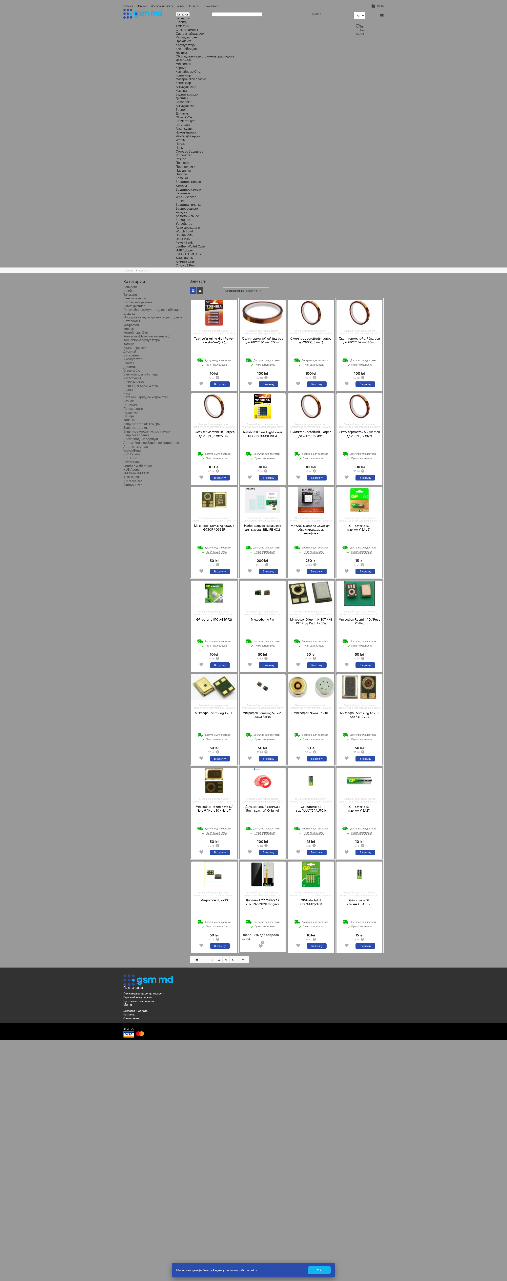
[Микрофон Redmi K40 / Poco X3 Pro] (359, 593)
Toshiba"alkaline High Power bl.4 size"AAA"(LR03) (263, 434)
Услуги (181, 6)
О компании (210, 6)
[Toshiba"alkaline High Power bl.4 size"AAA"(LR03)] (262, 406)
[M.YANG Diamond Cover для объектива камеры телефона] (311, 500)
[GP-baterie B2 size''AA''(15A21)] (359, 781)
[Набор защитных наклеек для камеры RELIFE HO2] (262, 500)
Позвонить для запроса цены (260, 937)
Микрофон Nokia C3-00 (311, 713)
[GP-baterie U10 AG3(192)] (214, 593)
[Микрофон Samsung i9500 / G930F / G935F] (214, 500)
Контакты (194, 6)
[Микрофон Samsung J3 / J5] (214, 687)
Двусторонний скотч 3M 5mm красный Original (262, 808)
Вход (380, 6)
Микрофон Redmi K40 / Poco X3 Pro (359, 621)
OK (319, 1270)
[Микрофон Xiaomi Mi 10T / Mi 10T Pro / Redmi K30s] (311, 593)
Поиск (316, 14)
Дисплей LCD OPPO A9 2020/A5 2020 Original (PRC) (262, 904)
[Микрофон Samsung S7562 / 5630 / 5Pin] (262, 687)
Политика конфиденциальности (143, 993)
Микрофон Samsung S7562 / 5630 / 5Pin (263, 715)
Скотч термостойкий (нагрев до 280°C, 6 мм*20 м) (214, 434)
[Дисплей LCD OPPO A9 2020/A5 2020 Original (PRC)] (262, 874)
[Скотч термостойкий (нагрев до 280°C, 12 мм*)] (359, 406)
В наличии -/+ (254, 290)
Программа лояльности (138, 1001)
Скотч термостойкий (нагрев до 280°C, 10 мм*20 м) (262, 340)
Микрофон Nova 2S (214, 900)
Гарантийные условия (137, 997)
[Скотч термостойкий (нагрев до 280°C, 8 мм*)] (311, 313)
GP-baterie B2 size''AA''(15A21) (359, 808)
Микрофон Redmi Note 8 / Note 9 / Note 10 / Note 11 (214, 808)
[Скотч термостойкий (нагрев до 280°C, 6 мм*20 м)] (214, 406)
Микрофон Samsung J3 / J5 (214, 713)
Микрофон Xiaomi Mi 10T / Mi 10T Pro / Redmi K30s (311, 621)
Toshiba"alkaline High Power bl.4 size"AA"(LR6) (214, 340)
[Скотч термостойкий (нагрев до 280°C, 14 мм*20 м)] (359, 313)
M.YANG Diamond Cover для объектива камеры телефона (311, 529)
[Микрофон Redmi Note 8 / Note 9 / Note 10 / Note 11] (214, 781)
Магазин (142, 6)
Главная (128, 6)
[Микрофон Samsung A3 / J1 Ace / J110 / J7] (359, 687)
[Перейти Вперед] (242, 959)
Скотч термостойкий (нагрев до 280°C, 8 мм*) (311, 340)
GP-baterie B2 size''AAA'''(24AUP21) (311, 808)
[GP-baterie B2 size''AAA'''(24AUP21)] (311, 781)
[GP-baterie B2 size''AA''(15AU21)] (359, 500)
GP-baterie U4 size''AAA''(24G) (311, 902)
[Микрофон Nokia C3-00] (311, 687)
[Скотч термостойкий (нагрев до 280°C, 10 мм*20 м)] (262, 313)
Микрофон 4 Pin (262, 619)
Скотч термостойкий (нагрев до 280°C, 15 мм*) (311, 434)
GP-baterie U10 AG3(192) (214, 619)
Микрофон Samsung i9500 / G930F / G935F (214, 527)
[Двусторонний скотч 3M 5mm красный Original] (263, 781)
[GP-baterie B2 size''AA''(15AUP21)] (359, 874)
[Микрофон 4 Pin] (262, 593)
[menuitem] (182, 18)
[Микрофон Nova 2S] (214, 874)
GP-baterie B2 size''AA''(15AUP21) (359, 902)
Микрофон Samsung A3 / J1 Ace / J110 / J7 (359, 715)
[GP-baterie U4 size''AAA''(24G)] (311, 874)
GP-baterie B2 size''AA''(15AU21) (359, 527)
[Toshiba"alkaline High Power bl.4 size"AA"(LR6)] (214, 313)
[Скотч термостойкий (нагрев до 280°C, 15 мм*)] (311, 406)
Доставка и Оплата (162, 6)
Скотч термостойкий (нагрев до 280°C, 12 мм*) (359, 434)
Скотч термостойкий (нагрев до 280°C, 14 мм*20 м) (359, 340)
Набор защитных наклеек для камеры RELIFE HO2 (262, 527)
